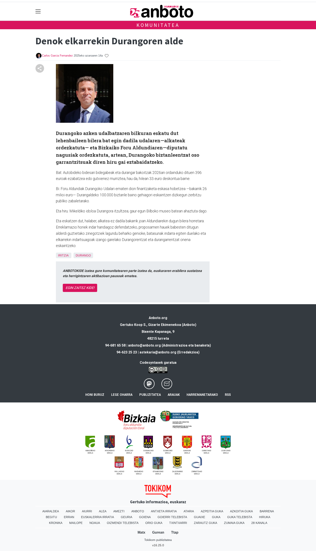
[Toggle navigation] (38, 11)
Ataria (189, 511)
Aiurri (87, 511)
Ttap (174, 532)
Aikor (70, 511)
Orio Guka (153, 523)
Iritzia (63, 255)
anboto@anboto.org (144, 345)
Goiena (145, 517)
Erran (69, 517)
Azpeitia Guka (212, 511)
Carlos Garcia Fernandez (57, 55)
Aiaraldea (50, 511)
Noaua (94, 523)
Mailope (76, 523)
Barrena (267, 511)
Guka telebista (239, 517)
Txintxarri (178, 523)
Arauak (174, 395)
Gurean (158, 532)
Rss (228, 395)
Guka (216, 517)
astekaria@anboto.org (158, 352)
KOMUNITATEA (158, 25)
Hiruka (264, 517)
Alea (102, 511)
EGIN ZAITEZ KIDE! (80, 288)
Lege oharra (121, 395)
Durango (83, 255)
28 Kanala (259, 523)
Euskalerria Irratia (97, 517)
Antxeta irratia (164, 511)
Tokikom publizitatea (158, 540)
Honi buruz (94, 395)
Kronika (55, 523)
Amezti (118, 511)
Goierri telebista (172, 517)
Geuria (126, 517)
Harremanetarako (202, 395)
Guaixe (199, 517)
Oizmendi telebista (122, 523)
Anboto (137, 511)
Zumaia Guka (234, 523)
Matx (141, 532)
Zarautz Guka (205, 523)
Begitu (51, 517)
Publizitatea (150, 395)
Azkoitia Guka (241, 511)
